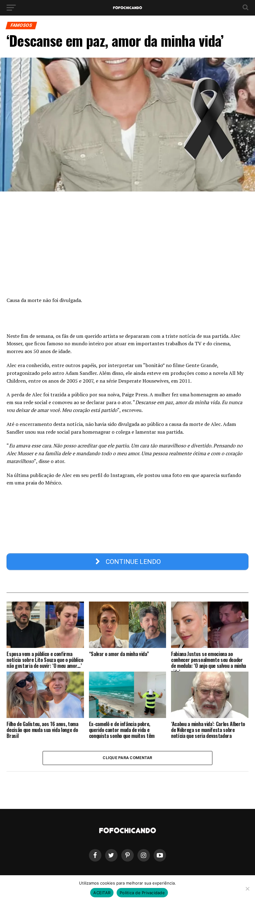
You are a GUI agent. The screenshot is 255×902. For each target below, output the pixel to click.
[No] (247, 888)
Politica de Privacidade (142, 892)
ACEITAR (101, 892)
